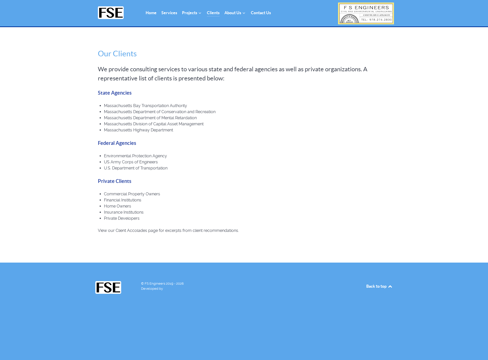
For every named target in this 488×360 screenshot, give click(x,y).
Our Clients (117, 53)
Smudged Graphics (178, 288)
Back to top (376, 286)
